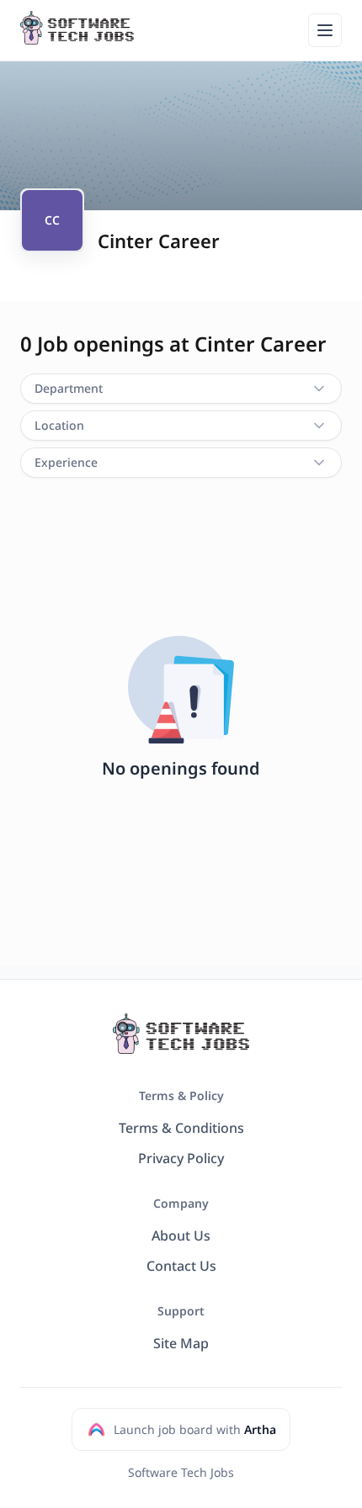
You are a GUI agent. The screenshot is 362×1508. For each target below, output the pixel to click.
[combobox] (181, 388)
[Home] (77, 28)
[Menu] (325, 30)
